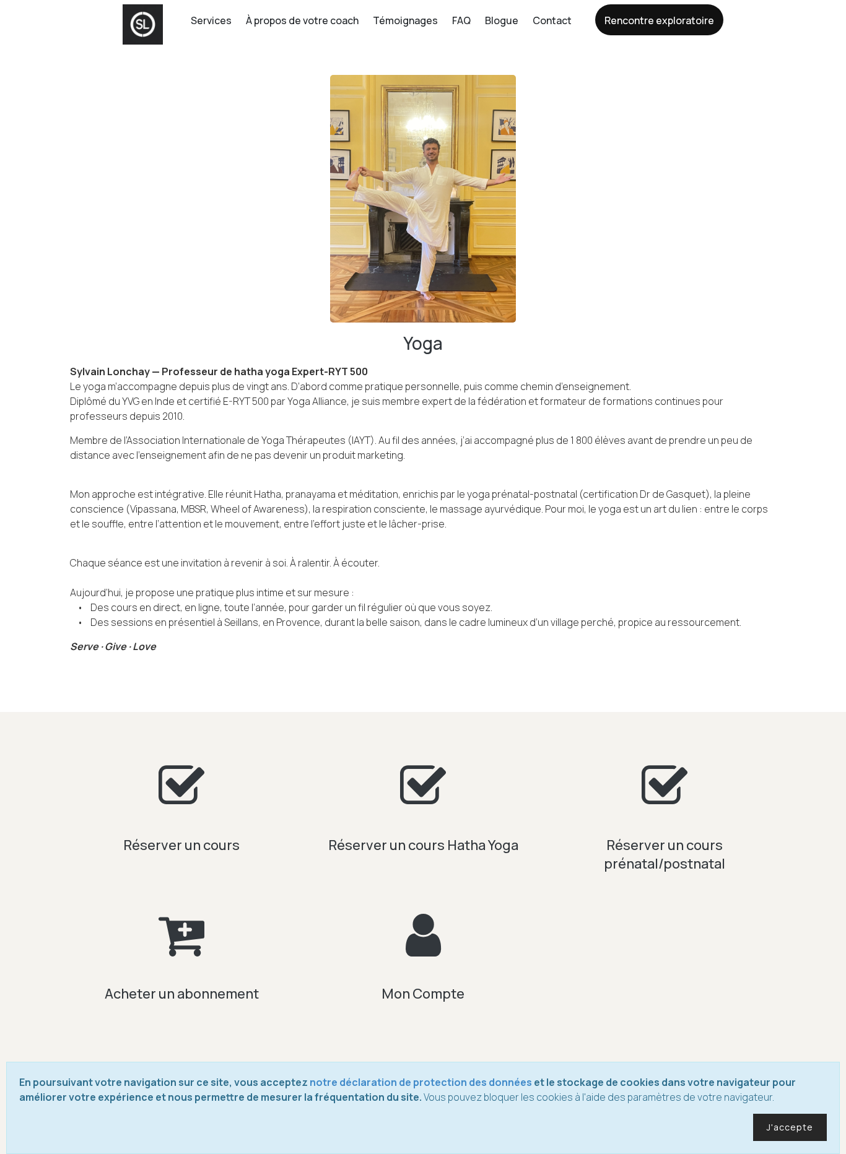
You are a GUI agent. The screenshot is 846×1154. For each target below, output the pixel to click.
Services (211, 20)
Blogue (501, 20)
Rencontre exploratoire (659, 20)
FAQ (461, 20)
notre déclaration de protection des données (421, 1082)
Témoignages (405, 20)
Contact (552, 20)
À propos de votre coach (302, 20)
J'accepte (790, 1127)
